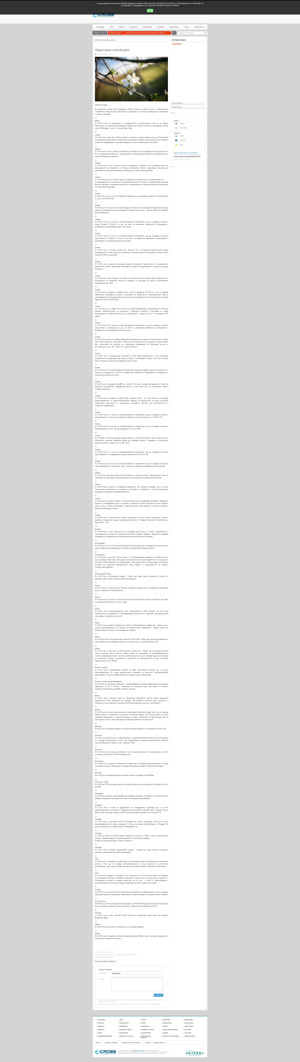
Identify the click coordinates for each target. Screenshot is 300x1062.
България (100, 27)
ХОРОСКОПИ (189, 1026)
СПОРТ (143, 1023)
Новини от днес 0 (100, 33)
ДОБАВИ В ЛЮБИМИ (111, 1042)
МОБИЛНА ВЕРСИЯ (158, 1042)
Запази (182, 123)
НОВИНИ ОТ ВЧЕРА (147, 1029)
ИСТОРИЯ (188, 1029)
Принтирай (183, 127)
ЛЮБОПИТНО (167, 1023)
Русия (121, 27)
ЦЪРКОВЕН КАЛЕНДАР (170, 1029)
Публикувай (158, 995)
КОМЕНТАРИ (145, 1026)
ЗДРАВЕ (165, 1033)
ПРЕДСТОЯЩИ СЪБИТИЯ (145, 1036)
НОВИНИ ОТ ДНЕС (125, 1029)
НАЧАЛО (98, 40)
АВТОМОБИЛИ (146, 1033)
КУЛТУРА (101, 1023)
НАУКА (100, 1033)
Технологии (173, 27)
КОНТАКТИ (148, 1042)
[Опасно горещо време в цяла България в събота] (173, 33)
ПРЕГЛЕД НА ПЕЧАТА (126, 1036)
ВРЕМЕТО (101, 1029)
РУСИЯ (143, 1019)
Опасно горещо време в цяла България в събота (145, 33)
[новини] (103, 15)
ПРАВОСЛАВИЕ (190, 1036)
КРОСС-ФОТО (189, 1023)
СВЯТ (121, 1019)
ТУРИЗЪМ (188, 1033)
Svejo (181, 144)
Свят (112, 27)
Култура (160, 27)
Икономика (147, 27)
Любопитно (198, 27)
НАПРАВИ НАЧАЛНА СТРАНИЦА (131, 1042)
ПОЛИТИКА (166, 1019)
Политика (133, 27)
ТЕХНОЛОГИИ (124, 1023)
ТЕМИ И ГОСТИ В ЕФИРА (171, 1036)
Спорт (186, 27)
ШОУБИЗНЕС (124, 1033)
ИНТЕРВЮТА (124, 1026)
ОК (150, 10)
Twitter (182, 136)
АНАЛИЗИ (101, 1026)
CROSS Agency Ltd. (138, 1050)
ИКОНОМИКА (189, 1019)
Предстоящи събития (108, 40)
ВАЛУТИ (165, 1026)
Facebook (183, 140)
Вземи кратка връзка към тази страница (185, 152)
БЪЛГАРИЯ (101, 1019)
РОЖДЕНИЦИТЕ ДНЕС (105, 1036)
